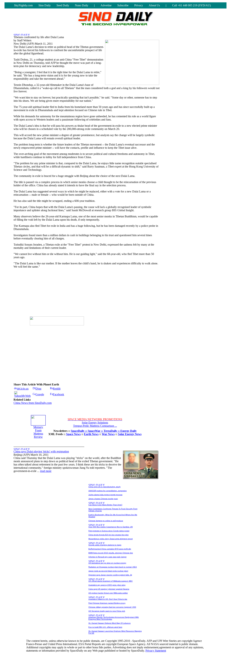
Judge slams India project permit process (105, 495)
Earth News (91, 434)
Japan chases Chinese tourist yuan (103, 499)
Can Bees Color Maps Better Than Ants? (105, 505)
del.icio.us (23, 388)
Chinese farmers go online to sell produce (105, 521)
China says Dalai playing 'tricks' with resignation (41, 451)
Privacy (138, 5)
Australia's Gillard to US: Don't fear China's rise (107, 599)
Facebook (58, 394)
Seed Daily (62, 5)
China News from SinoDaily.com (33, 402)
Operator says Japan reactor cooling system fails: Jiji (110, 575)
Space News (73, 434)
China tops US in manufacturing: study (104, 487)
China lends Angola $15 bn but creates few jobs (108, 535)
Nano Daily (81, 5)
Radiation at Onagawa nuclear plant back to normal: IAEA (112, 567)
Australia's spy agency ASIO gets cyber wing (106, 585)
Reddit (56, 388)
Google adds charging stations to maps (104, 545)
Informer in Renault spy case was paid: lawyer (107, 557)
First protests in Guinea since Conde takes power (108, 531)
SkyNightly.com (23, 5)
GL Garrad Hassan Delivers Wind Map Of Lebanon (109, 623)
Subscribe (122, 5)
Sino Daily (44, 5)
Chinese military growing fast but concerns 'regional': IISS (112, 607)
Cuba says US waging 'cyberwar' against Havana (108, 589)
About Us (154, 5)
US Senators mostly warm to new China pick (106, 611)
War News (108, 434)
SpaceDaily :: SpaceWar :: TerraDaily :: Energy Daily (104, 430)
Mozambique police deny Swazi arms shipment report (110, 539)
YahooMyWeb (22, 395)
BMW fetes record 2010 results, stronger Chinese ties (110, 553)
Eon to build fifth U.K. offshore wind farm (105, 627)
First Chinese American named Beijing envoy (106, 603)
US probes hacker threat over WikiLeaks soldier (108, 593)
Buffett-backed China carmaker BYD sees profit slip (109, 549)
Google (40, 394)
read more (45, 471)
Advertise (106, 5)
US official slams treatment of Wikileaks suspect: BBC (110, 581)
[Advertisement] (57, 293)
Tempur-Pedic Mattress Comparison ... (95, 425)
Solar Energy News (129, 434)
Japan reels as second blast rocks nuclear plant (108, 571)
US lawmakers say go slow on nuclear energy (107, 563)
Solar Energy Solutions (95, 422)
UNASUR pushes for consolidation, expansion (107, 491)
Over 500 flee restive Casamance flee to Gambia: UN (110, 527)
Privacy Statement (155, 650)
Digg (38, 388)
